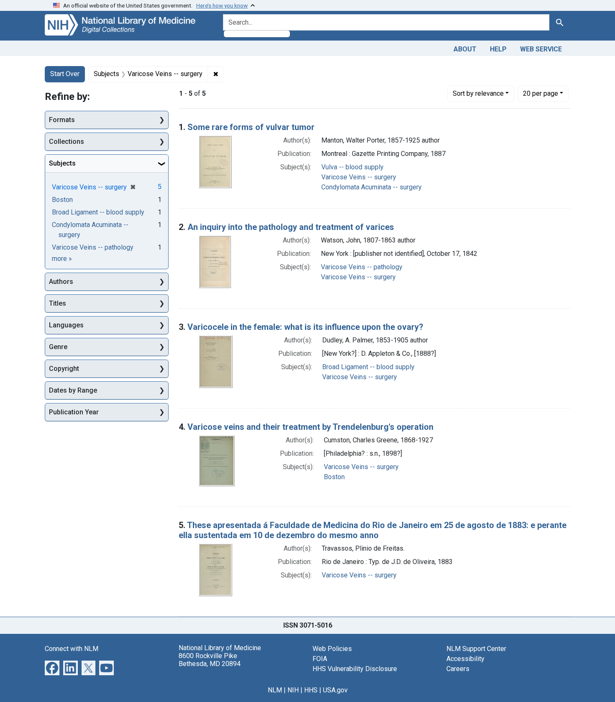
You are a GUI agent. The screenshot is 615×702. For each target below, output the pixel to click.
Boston (334, 477)
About (465, 49)
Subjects (62, 163)
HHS (311, 690)
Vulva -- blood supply (352, 167)
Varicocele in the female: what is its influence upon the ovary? (305, 327)
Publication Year (74, 412)
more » (62, 259)
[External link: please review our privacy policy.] (52, 667)
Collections (66, 142)
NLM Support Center (476, 649)
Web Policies (332, 649)
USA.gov (335, 690)
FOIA (320, 659)
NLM (275, 690)
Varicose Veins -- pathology (361, 267)
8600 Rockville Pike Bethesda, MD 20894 (210, 660)
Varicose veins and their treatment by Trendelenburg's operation (310, 427)
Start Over (64, 74)
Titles (57, 303)
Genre (58, 347)
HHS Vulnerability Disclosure (355, 669)
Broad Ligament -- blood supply (368, 367)
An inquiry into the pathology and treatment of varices (290, 227)
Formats (62, 120)
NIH (293, 690)
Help (498, 49)
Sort (478, 93)
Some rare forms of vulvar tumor (251, 127)
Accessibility (465, 659)
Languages (66, 325)
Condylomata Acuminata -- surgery (371, 187)
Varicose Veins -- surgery (358, 177)
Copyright (64, 369)
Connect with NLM (71, 649)
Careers (457, 669)
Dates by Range (73, 390)
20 (540, 93)
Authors (61, 282)
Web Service (541, 49)
